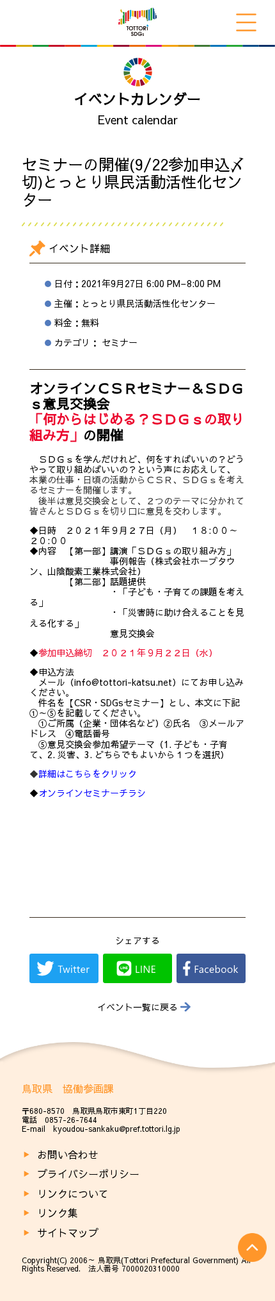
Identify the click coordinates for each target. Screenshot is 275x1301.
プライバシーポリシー (88, 1173)
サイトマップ (67, 1232)
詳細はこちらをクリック (83, 773)
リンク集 (57, 1212)
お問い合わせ (67, 1154)
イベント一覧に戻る (137, 1007)
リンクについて (73, 1193)
